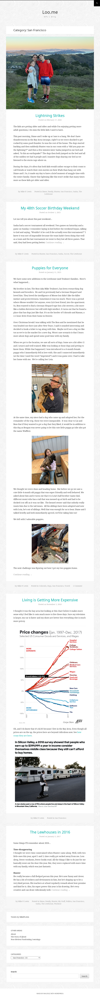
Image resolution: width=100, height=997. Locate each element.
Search (14, 972)
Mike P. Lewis (26, 191)
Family (50, 191)
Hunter (57, 191)
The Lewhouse (76, 254)
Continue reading (55, 242)
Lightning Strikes (50, 115)
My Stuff (61, 901)
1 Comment (77, 586)
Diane (44, 191)
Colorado (42, 586)
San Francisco (66, 191)
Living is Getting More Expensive (50, 599)
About (13, 934)
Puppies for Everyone (50, 267)
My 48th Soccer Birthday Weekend (50, 208)
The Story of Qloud (18, 937)
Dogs (49, 586)
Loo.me (50, 12)
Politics (69, 901)
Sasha (75, 191)
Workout (57, 904)
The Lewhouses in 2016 (50, 832)
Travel (67, 586)
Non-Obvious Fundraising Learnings (25, 939)
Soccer (66, 254)
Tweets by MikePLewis (20, 917)
